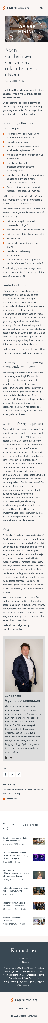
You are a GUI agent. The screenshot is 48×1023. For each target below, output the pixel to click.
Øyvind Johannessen (22, 700)
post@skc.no (24, 962)
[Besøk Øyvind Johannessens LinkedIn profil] (6, 757)
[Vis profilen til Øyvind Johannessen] (24, 691)
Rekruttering (11, 799)
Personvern (24, 1008)
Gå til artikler (31, 824)
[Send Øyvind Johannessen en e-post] (11, 757)
